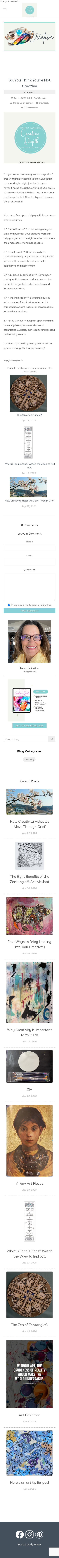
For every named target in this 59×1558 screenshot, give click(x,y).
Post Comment (30, 611)
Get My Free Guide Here (29, 725)
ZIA (29, 1089)
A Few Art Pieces (29, 1183)
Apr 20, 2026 (29, 1189)
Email (29, 555)
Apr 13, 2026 (29, 420)
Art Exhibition (29, 1415)
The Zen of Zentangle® (30, 414)
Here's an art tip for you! (29, 1482)
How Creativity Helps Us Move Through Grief (29, 500)
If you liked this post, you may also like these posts (29, 370)
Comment (29, 569)
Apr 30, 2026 (29, 888)
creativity (44, 102)
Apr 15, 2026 (29, 473)
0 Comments (31, 107)
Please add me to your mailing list (31, 604)
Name (29, 541)
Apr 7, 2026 (29, 1421)
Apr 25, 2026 (29, 1041)
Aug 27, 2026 (28, 506)
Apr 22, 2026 (29, 1095)
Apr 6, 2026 (29, 1488)
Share (30, 92)
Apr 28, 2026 (29, 953)
